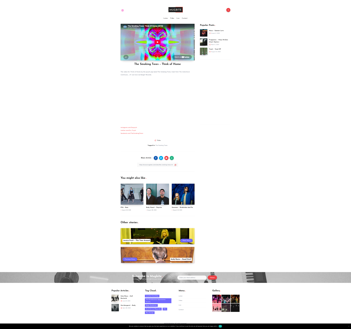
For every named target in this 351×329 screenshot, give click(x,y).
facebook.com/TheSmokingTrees (132, 133)
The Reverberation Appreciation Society (156, 301)
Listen (166, 18)
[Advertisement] (213, 91)
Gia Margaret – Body (128, 305)
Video (172, 18)
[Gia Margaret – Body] (115, 307)
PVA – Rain (124, 207)
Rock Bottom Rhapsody (153, 309)
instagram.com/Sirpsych (129, 127)
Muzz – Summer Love (216, 30)
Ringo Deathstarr (151, 305)
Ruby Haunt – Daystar (154, 207)
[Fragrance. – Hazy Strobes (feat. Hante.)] (203, 42)
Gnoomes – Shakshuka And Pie (182, 207)
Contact (184, 18)
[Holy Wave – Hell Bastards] (115, 298)
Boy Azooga (149, 312)
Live (178, 18)
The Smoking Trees (161, 145)
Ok (220, 326)
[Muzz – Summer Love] (203, 33)
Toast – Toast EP (215, 49)
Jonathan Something (152, 296)
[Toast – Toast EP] (203, 51)
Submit (212, 277)
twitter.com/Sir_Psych (128, 130)
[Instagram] (122, 10)
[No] (349, 326)
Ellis (165, 309)
